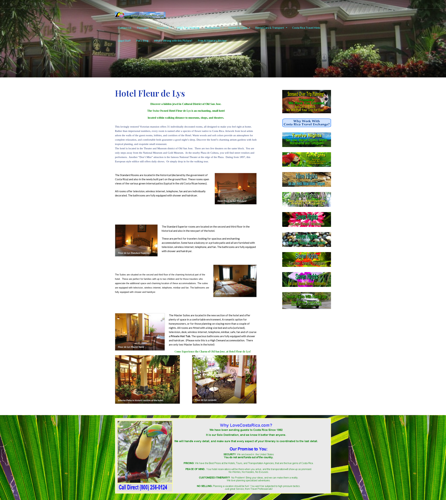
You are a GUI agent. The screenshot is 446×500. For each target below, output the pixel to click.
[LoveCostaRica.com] (140, 15)
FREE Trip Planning (188, 27)
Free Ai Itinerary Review (212, 40)
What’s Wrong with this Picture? (173, 40)
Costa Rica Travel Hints (306, 27)
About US (163, 27)
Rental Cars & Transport (269, 27)
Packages (143, 27)
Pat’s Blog (142, 40)
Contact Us (124, 27)
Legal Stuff (124, 40)
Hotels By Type (238, 27)
